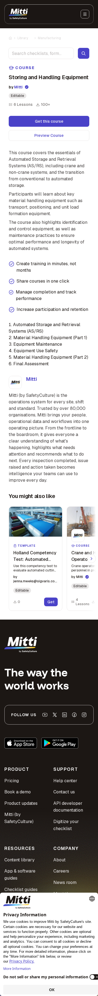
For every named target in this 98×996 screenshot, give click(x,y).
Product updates (21, 803)
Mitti (18, 87)
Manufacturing (49, 38)
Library (22, 38)
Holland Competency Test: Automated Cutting (34, 559)
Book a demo (17, 792)
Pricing (11, 781)
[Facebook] (74, 714)
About (59, 860)
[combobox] (41, 53)
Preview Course (49, 135)
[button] (35, 558)
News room (64, 882)
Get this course (49, 121)
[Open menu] (85, 14)
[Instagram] (84, 714)
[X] (54, 714)
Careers (61, 871)
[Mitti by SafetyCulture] (18, 14)
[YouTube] (45, 714)
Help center (65, 781)
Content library (19, 860)
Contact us (64, 792)
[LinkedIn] (64, 714)
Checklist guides (21, 889)
